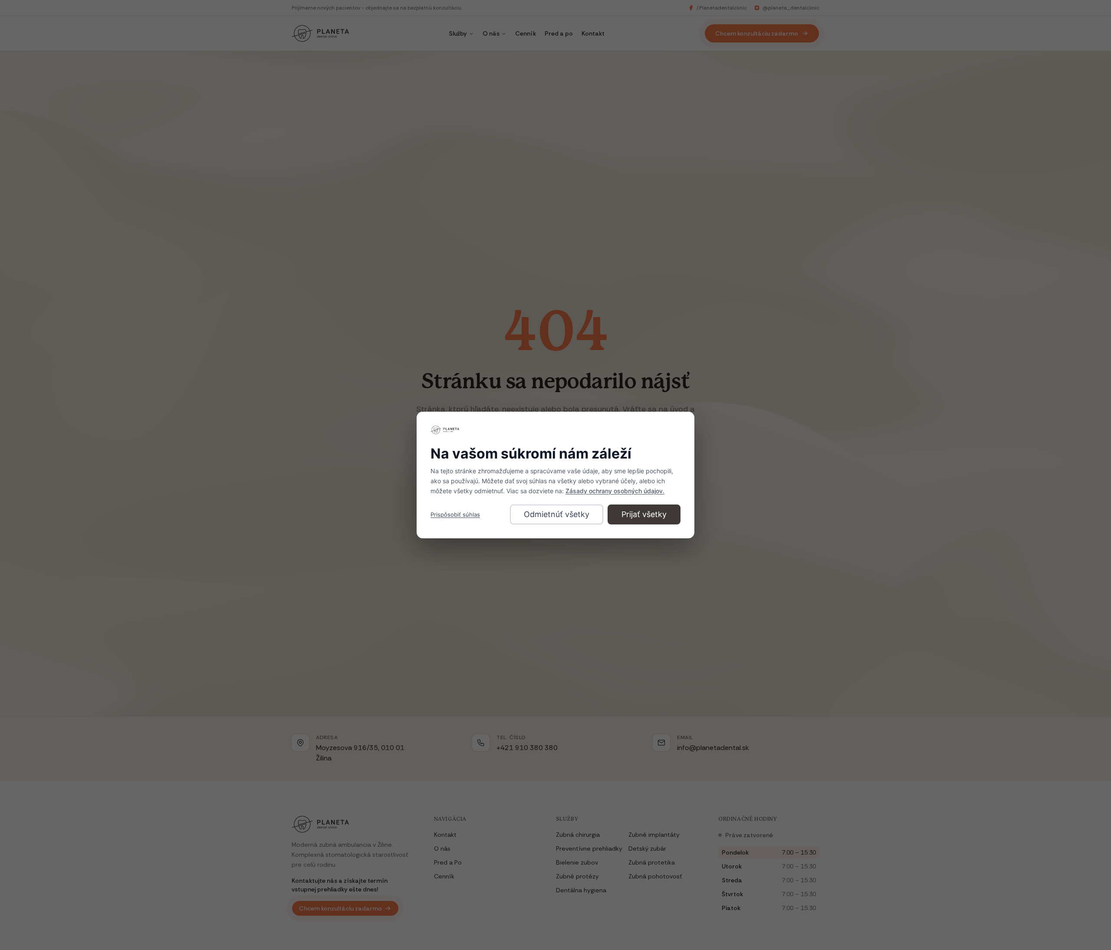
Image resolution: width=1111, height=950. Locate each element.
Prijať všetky (644, 514)
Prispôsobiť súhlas (455, 514)
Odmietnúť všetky (556, 514)
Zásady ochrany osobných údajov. (614, 491)
